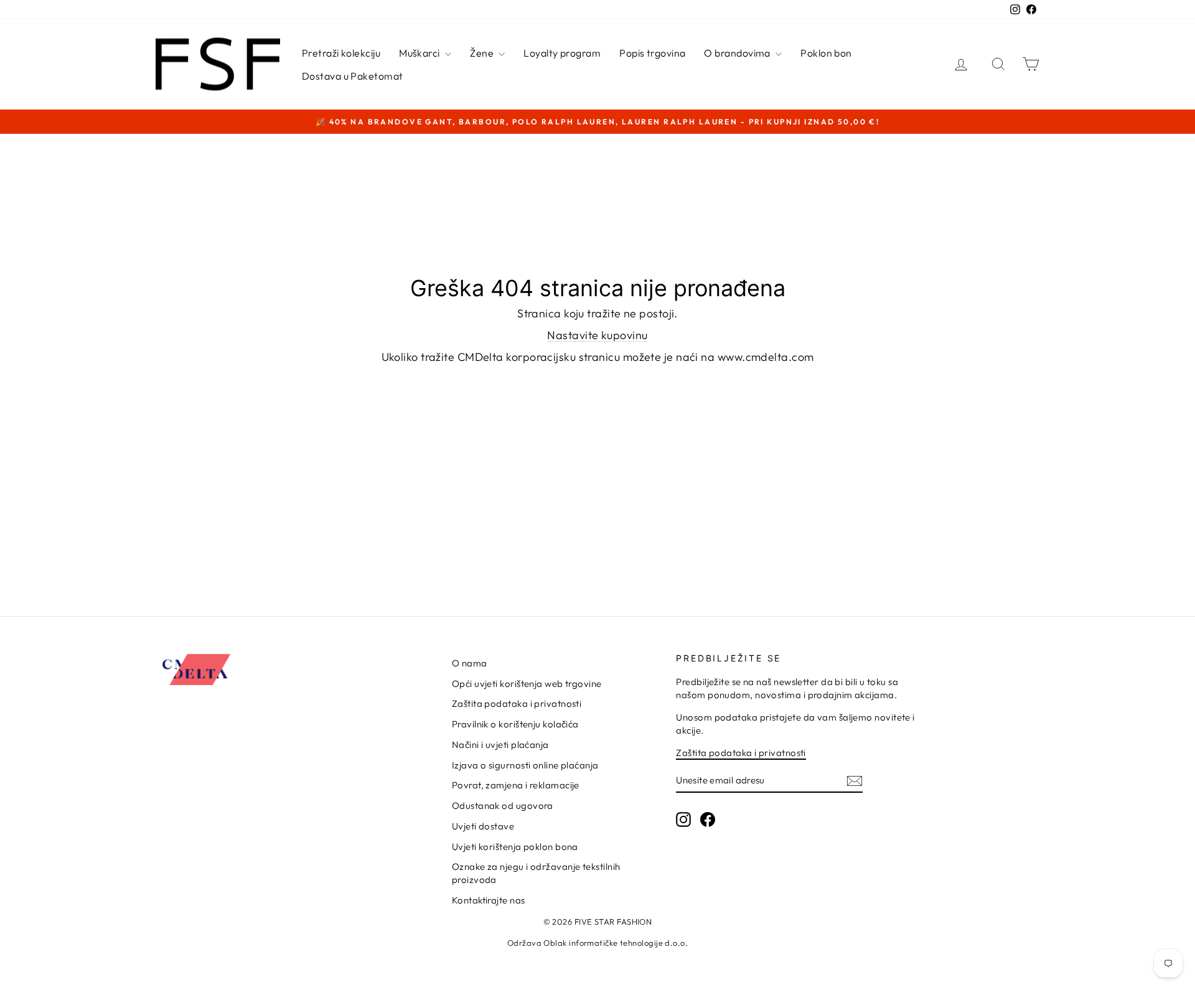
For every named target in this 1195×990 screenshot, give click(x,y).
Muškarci (420, 53)
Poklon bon (826, 53)
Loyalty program (562, 53)
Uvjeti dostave (483, 826)
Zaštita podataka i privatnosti (517, 703)
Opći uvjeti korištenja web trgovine (527, 683)
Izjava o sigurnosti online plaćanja (525, 765)
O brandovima (738, 53)
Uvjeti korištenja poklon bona (515, 846)
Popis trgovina (652, 53)
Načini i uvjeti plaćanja (500, 744)
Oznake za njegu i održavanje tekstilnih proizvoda (536, 873)
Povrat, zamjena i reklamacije (515, 785)
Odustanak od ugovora (502, 805)
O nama (469, 663)
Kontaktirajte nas (488, 900)
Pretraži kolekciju (341, 53)
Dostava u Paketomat (352, 76)
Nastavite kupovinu (597, 335)
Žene (482, 53)
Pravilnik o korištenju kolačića (515, 724)
